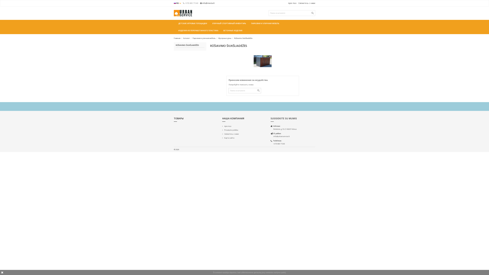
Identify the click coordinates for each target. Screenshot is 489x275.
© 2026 (176, 149)
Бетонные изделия (232, 30)
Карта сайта (229, 138)
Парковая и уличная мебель (265, 23)
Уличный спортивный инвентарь (229, 23)
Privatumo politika (231, 130)
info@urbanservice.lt (281, 136)
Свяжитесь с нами (306, 3)
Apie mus (292, 3)
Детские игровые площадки (192, 23)
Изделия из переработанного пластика (198, 30)
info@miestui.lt (208, 3)
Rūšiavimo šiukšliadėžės (187, 45)
